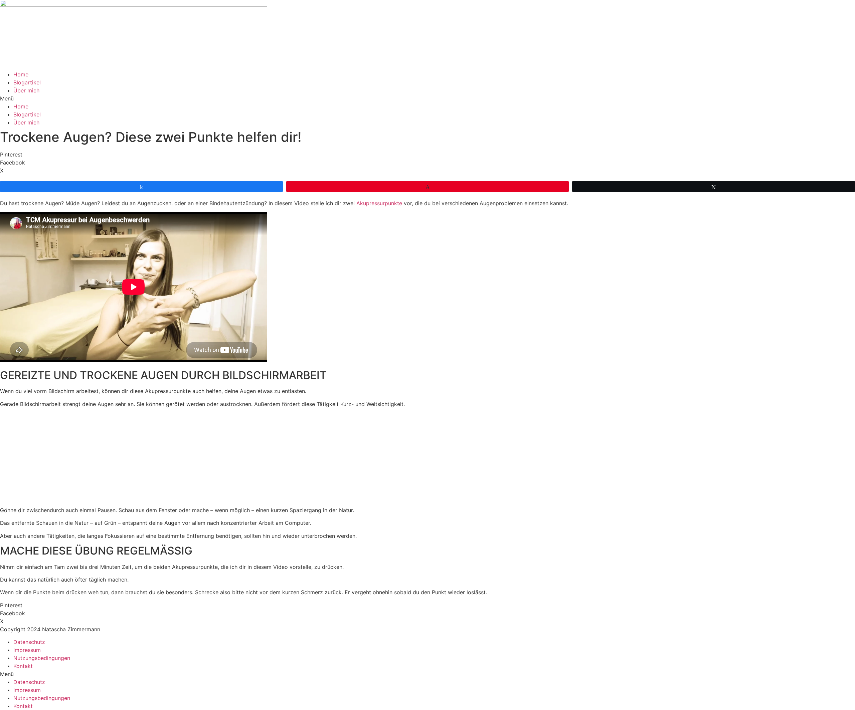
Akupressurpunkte (379, 203)
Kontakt (23, 666)
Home (20, 74)
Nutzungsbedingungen (41, 658)
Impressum (27, 650)
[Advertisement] (427, 459)
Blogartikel (27, 82)
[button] (427, 98)
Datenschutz (29, 642)
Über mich (26, 90)
